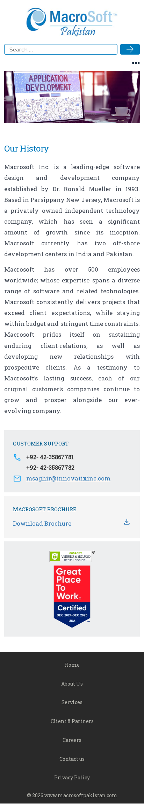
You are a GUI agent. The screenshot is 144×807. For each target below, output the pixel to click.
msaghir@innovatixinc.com (68, 478)
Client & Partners (72, 721)
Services (72, 702)
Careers (72, 740)
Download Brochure (42, 523)
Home (72, 664)
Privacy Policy (72, 777)
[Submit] (130, 49)
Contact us (72, 759)
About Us (72, 683)
